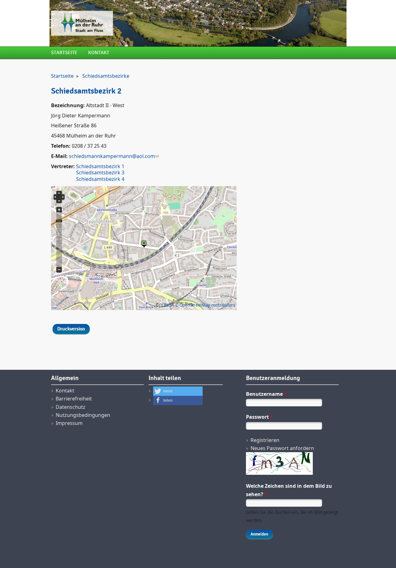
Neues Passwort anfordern (282, 448)
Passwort (259, 416)
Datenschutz (70, 407)
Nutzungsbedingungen (83, 415)
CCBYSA (166, 305)
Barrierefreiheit (74, 398)
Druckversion (71, 329)
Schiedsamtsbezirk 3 (100, 172)
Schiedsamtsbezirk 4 (100, 179)
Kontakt (98, 53)
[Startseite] (147, 23)
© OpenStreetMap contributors (205, 305)
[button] (178, 391)
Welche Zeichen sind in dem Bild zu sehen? (289, 490)
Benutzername (266, 394)
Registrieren (265, 440)
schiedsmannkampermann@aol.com (112, 156)
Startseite (64, 53)
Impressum (69, 423)
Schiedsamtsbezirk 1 (100, 166)
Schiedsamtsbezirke (105, 75)
